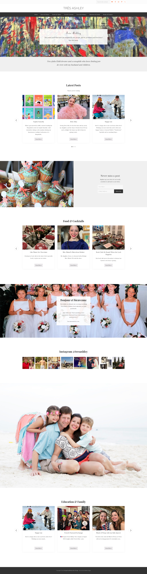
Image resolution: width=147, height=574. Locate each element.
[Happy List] (108, 107)
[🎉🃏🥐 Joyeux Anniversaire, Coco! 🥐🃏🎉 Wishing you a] (106, 363)
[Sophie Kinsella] (38, 107)
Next (131, 120)
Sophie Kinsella (38, 122)
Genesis (86, 570)
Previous (16, 120)
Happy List (108, 122)
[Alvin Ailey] (73, 107)
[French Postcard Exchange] (73, 518)
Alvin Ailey (73, 122)
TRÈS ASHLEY (73, 8)
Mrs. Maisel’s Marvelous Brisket (73, 252)
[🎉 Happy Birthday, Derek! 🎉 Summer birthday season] (119, 363)
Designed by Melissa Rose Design (71, 570)
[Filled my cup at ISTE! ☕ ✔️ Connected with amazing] (80, 363)
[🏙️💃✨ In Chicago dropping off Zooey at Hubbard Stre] (54, 363)
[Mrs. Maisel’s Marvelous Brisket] (73, 237)
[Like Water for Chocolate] (38, 237)
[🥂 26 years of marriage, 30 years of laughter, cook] (93, 363)
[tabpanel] (38, 119)
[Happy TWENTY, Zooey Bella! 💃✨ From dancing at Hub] (67, 363)
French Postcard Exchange (73, 533)
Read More (39, 139)
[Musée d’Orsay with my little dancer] (108, 518)
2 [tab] (73, 146)
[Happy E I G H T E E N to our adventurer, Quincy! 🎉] (41, 363)
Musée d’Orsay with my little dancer (108, 533)
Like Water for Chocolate (38, 252)
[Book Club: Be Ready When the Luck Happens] (108, 237)
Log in (89, 570)
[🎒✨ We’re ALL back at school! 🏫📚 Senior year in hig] (28, 363)
